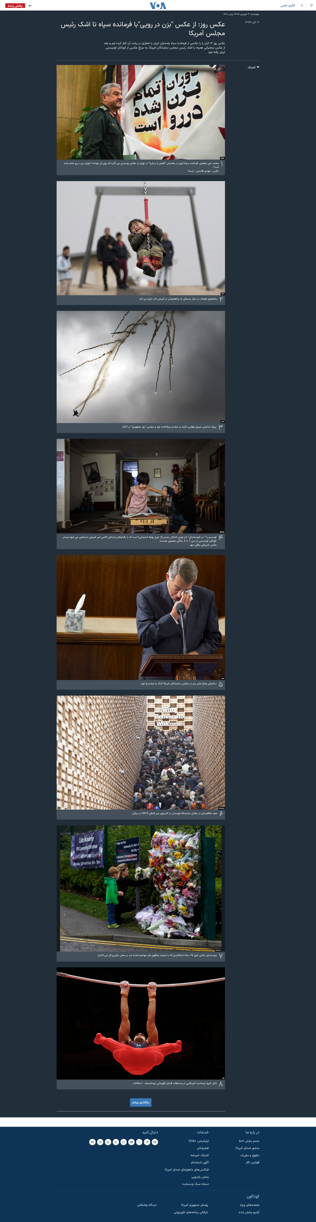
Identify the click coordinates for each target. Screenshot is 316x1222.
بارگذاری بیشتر (140, 1102)
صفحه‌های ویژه (249, 1205)
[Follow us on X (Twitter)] (139, 1142)
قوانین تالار (252, 1162)
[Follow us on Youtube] (131, 1142)
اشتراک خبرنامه (199, 1155)
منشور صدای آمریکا (247, 1148)
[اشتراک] (92, 1142)
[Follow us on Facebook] (155, 1142)
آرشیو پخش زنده (249, 1212)
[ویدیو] (30, 5)
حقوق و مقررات (249, 1155)
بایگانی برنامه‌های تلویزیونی (191, 1212)
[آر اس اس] (108, 1142)
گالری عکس (287, 5)
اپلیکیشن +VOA (198, 1141)
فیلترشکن (203, 1148)
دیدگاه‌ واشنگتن (147, 1205)
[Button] (254, 68)
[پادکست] (100, 1142)
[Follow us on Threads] (116, 1142)
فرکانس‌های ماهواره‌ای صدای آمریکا (187, 1170)
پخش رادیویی (200, 1177)
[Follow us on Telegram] (147, 1142)
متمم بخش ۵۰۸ (249, 1141)
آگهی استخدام (200, 1162)
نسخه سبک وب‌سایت (195, 1184)
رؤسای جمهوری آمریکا (194, 1205)
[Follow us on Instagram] (123, 1142)
